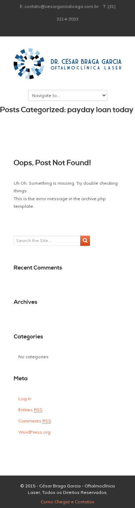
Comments (34, 421)
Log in (24, 398)
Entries (30, 409)
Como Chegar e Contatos (67, 501)
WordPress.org (34, 432)
